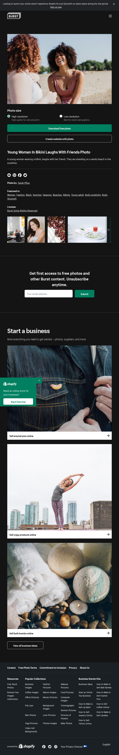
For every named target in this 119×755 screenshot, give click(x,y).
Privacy (73, 667)
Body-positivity (93, 194)
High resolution (20, 116)
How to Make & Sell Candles (103, 713)
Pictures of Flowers (66, 716)
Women (11, 194)
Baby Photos (66, 723)
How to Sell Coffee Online (103, 705)
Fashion (20, 194)
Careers (11, 667)
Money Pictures (50, 697)
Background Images (48, 707)
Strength (12, 198)
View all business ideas (25, 645)
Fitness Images (50, 723)
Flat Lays (29, 705)
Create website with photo (60, 138)
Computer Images (65, 698)
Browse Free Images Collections (13, 695)
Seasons (47, 194)
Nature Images (49, 692)
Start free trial (18, 401)
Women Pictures (68, 710)
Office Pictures (32, 697)
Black (28, 194)
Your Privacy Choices (72, 746)
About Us (84, 667)
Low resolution (71, 116)
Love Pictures (49, 714)
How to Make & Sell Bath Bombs (104, 685)
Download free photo (59, 128)
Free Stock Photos (12, 685)
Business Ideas (85, 684)
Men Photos (30, 714)
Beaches (57, 194)
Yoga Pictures (31, 723)
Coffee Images (31, 692)
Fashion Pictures (47, 685)
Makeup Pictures (64, 685)
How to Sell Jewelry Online (85, 713)
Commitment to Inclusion (53, 667)
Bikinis (66, 194)
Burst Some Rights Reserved (22, 210)
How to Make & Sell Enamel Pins (103, 695)
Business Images (29, 685)
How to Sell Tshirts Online (85, 721)
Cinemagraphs (67, 705)
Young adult (77, 194)
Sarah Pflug (24, 182)
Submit (84, 294)
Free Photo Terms (27, 667)
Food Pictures (67, 692)
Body (104, 194)
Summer (37, 194)
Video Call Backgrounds (31, 729)
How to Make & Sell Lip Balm (86, 705)
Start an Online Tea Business (85, 694)
